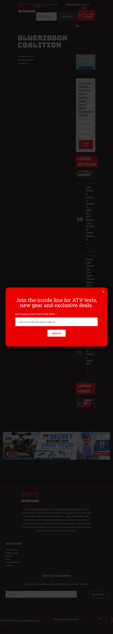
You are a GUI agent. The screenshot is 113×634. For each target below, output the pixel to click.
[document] (56, 317)
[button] (103, 291)
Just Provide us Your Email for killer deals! (35, 313)
